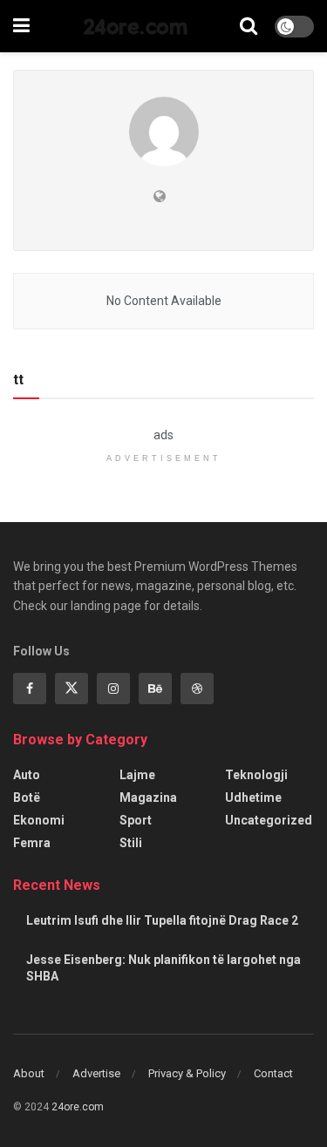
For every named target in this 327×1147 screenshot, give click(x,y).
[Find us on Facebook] (29, 688)
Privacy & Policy (187, 1073)
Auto (26, 775)
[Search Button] (248, 26)
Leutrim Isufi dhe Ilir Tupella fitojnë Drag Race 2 (162, 920)
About (28, 1073)
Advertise (96, 1073)
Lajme (137, 775)
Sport (135, 820)
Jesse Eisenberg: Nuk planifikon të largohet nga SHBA (163, 968)
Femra (32, 843)
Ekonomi (39, 820)
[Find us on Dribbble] (197, 688)
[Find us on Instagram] (113, 688)
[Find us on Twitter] (71, 688)
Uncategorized (268, 820)
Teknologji (256, 775)
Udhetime (253, 797)
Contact (273, 1073)
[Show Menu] (21, 26)
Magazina (148, 797)
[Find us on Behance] (155, 688)
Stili (130, 843)
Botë (26, 797)
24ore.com (135, 25)
